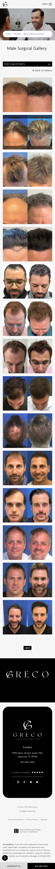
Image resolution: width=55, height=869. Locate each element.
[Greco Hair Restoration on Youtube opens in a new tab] (37, 782)
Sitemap (44, 820)
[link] (27, 762)
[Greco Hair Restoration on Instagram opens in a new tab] (18, 782)
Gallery (17, 34)
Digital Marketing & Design (30, 831)
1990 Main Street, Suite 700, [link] (27, 755)
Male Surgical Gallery (34, 34)
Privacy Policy (32, 820)
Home (8, 34)
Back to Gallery (43, 70)
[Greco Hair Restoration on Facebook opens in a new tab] (24, 782)
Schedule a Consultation (26, 686)
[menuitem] (18, 782)
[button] (5, 858)
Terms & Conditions (16, 820)
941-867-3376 (45, 856)
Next (27, 648)
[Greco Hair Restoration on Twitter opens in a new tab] (31, 782)
